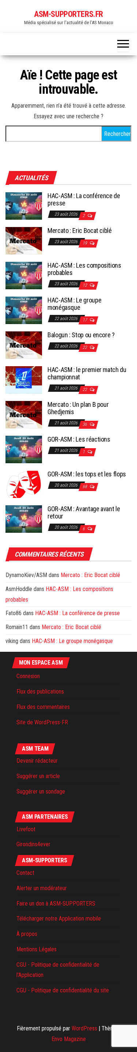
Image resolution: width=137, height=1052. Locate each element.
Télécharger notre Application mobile (58, 918)
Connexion (28, 676)
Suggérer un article (38, 776)
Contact (25, 872)
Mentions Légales (36, 949)
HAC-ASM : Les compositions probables (84, 268)
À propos (26, 933)
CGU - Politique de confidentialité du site (62, 990)
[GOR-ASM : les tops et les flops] (23, 483)
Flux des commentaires (43, 706)
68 (85, 486)
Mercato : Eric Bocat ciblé (79, 230)
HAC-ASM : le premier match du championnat (86, 373)
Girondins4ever (33, 844)
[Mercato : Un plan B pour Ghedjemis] (23, 414)
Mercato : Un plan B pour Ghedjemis (78, 408)
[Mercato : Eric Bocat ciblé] (23, 240)
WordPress (84, 1028)
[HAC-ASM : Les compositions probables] (23, 275)
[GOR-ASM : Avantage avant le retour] (23, 518)
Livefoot (25, 829)
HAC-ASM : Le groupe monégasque (74, 303)
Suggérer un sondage (40, 791)
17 (85, 320)
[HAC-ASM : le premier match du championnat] (23, 379)
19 (85, 243)
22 (85, 347)
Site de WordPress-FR (42, 722)
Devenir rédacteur (37, 760)
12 (85, 285)
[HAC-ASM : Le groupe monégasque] (23, 309)
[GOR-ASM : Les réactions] (23, 449)
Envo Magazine (69, 1039)
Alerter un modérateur (41, 888)
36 (85, 424)
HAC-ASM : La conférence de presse (83, 199)
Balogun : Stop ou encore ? (81, 335)
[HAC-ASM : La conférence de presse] (23, 205)
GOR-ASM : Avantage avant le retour (83, 512)
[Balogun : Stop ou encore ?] (23, 344)
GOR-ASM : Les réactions (78, 439)
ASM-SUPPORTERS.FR (68, 14)
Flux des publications (40, 691)
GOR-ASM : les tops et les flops (86, 474)
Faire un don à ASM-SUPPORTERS (55, 903)
